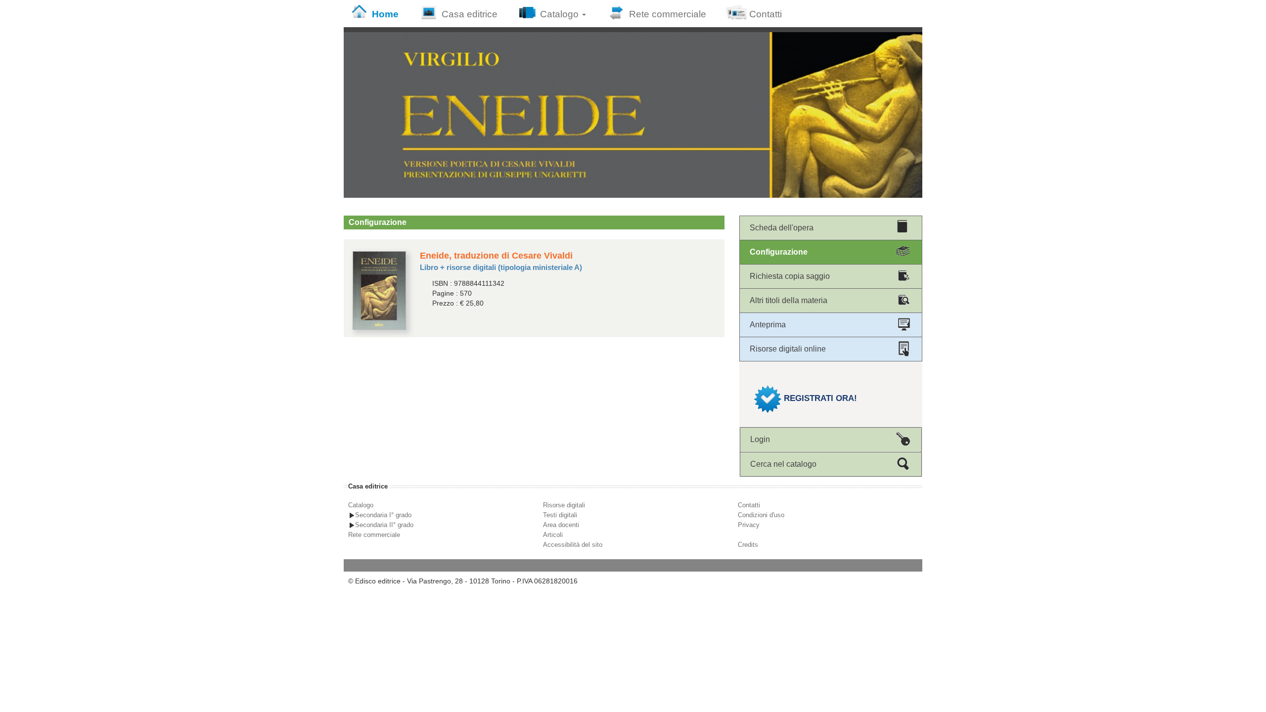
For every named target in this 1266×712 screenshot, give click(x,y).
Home (385, 14)
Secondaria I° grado (383, 515)
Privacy (749, 525)
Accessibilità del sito (572, 544)
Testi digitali (560, 515)
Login (760, 439)
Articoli (553, 534)
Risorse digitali (564, 505)
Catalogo (560, 14)
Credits (748, 544)
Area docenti (561, 525)
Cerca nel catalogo (783, 464)
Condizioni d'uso (761, 515)
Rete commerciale (667, 14)
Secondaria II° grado (384, 525)
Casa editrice (469, 14)
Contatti (765, 14)
